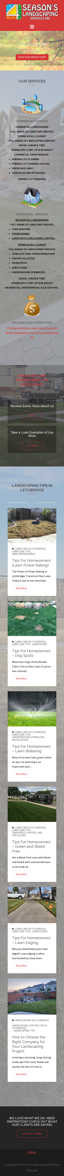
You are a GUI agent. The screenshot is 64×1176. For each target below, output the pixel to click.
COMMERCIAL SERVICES (32, 121)
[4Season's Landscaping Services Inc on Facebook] (29, 1152)
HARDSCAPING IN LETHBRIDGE (32, 1020)
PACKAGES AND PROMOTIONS (32, 322)
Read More (21, 588)
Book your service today (32, 57)
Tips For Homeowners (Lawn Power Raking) (31, 562)
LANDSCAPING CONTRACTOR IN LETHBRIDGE (29, 1026)
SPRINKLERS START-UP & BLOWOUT (32, 283)
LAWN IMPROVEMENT (23, 554)
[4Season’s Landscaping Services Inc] (32, 11)
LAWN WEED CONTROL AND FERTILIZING (27, 833)
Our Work (32, 446)
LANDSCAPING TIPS (24, 1030)
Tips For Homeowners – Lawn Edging (31, 940)
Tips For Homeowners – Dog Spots (31, 653)
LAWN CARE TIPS (21, 551)
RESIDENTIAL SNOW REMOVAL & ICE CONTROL (32, 287)
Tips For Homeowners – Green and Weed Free (31, 846)
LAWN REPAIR (39, 644)
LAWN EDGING (39, 931)
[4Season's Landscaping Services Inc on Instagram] (31, 1152)
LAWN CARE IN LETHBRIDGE (30, 548)
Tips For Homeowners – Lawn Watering (31, 748)
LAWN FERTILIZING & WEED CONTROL (33, 238)
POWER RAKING (21, 233)
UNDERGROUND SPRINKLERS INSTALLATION (28, 738)
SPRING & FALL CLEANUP (32, 244)
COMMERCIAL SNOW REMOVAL (32, 154)
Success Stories (32, 1134)
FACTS (32, 416)
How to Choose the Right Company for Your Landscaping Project (28, 1044)
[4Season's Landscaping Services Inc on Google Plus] (34, 1152)
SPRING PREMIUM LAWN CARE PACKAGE (32, 328)
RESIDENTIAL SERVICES (32, 214)
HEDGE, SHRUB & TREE (32, 278)
